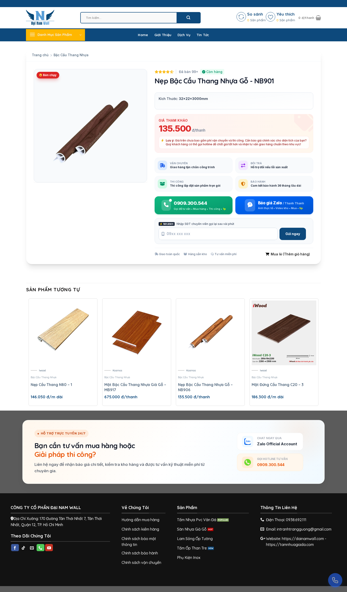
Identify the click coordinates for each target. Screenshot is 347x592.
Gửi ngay (292, 234)
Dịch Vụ (184, 35)
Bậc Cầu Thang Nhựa (71, 55)
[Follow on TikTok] (23, 547)
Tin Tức (203, 35)
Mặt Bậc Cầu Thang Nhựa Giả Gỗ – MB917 (135, 387)
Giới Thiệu (163, 35)
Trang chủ (40, 55)
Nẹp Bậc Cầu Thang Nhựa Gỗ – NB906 (205, 387)
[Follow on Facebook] (15, 547)
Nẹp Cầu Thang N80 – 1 (51, 384)
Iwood (42, 370)
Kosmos (117, 370)
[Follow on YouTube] (49, 547)
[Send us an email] (32, 547)
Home (143, 35)
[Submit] (188, 18)
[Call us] (40, 547)
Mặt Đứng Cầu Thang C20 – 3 (278, 384)
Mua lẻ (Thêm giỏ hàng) (290, 254)
